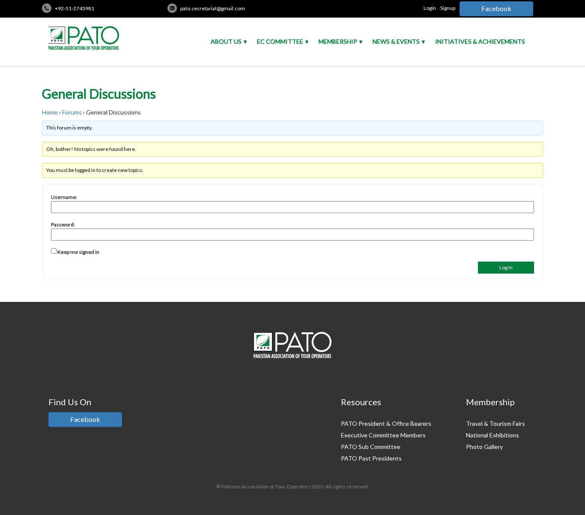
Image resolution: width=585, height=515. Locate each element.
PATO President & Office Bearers (386, 423)
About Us (226, 41)
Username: (64, 197)
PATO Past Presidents (371, 458)
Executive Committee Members (383, 435)
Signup (447, 8)
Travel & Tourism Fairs (495, 423)
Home (50, 112)
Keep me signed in (78, 252)
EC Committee (280, 41)
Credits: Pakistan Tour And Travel (292, 494)
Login (430, 8)
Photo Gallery (484, 446)
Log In (506, 267)
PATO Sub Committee (370, 446)
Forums (72, 112)
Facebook (496, 8)
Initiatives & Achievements (480, 41)
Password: (63, 224)
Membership (338, 41)
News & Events (396, 41)
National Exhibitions (492, 435)
